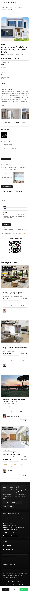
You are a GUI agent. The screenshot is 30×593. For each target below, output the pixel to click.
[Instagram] (8, 532)
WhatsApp (23, 589)
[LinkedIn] (3, 532)
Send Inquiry (6, 224)
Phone (4, 206)
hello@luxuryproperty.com (10, 525)
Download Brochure (7, 186)
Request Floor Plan (21, 122)
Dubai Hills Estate (21, 7)
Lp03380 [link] (10, 9)
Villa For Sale (13, 7)
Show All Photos (7, 122)
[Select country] (5, 209)
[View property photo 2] (11, 114)
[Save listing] (27, 267)
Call (14, 589)
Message (4, 212)
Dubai (7, 7)
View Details (23, 315)
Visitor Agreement (22, 233)
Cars (20, 502)
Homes (6, 502)
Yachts (11, 506)
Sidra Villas (4, 9)
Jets (5, 506)
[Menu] (2, 2)
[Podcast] (13, 532)
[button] (15, 29)
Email (3, 200)
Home (2, 7)
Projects (13, 502)
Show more (4, 105)
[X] (11, 532)
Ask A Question (6, 159)
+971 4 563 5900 (8, 523)
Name (3, 195)
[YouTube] (6, 532)
